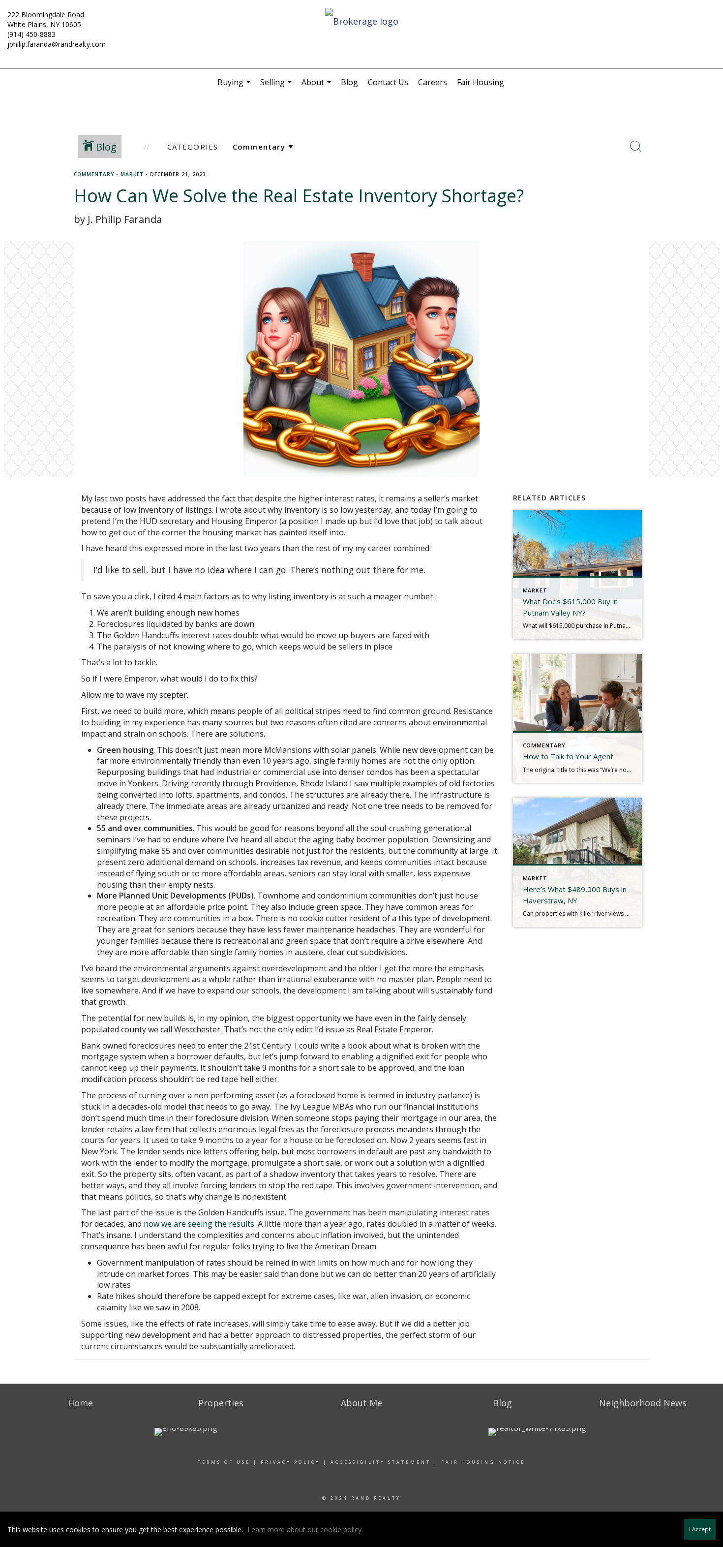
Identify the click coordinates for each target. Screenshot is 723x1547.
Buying (235, 86)
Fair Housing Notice (483, 1462)
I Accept (700, 1529)
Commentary (94, 174)
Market (132, 174)
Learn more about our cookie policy (304, 1529)
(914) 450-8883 (31, 34)
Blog (349, 82)
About (317, 86)
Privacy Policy (290, 1462)
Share (707, 192)
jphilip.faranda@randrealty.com (56, 44)
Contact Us (388, 82)
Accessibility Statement (381, 1462)
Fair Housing (480, 82)
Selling (277, 86)
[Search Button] (636, 146)
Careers (432, 82)
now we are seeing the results (199, 1223)
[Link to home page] (361, 21)
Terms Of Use (224, 1462)
